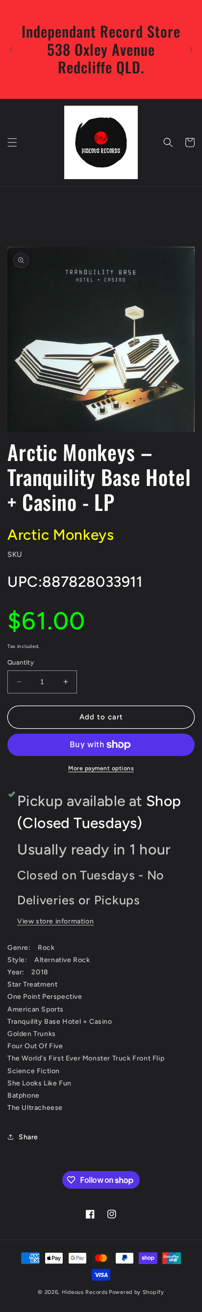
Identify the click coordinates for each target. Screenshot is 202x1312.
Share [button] (28, 1137)
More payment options (101, 768)
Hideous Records (85, 1292)
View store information (55, 921)
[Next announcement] (191, 49)
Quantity (20, 662)
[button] (12, 142)
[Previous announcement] (11, 49)
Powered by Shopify (136, 1292)
